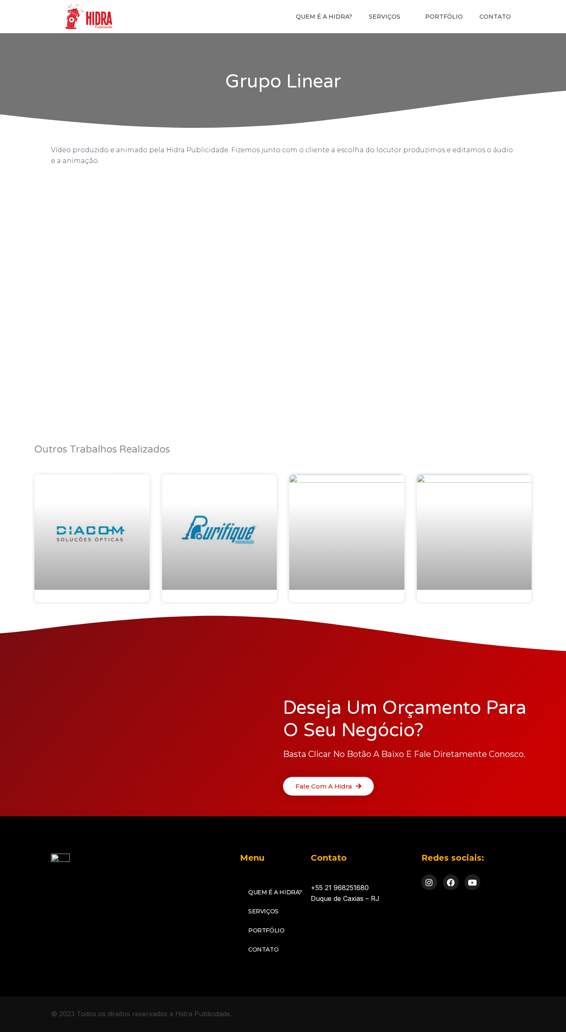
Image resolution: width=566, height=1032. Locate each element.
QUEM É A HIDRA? (324, 16)
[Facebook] (451, 882)
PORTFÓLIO (444, 16)
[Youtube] (472, 882)
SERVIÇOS (384, 16)
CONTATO (495, 16)
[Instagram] (429, 882)
